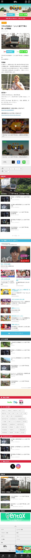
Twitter (12, 466)
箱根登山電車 (4, 427)
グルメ (12, 168)
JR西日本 (15, 410)
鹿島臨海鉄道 (22, 429)
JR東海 (9, 410)
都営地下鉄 (4, 413)
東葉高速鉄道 (4, 424)
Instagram (18, 466)
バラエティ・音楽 (4, 532)
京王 (21, 413)
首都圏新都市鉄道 (21, 418)
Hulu (22, 51)
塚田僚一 (6, 171)
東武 (9, 413)
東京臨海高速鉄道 (18, 416)
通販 (2, 542)
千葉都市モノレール (13, 429)
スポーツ (3, 536)
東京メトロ (21, 410)
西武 (13, 413)
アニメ (18, 536)
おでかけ (6, 168)
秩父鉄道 (24, 421)
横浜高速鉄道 (13, 418)
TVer (9, 51)
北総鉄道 (11, 432)
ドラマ (2, 529)
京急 (3, 416)
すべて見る (15, 235)
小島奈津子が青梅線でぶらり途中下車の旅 (20, 343)
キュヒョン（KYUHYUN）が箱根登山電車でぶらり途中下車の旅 (20, 374)
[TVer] (9, 14)
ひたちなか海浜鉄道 (16, 421)
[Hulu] (21, 14)
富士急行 (23, 427)
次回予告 (4, 22)
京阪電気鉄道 (4, 432)
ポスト (13, 162)
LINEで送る (23, 162)
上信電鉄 (17, 427)
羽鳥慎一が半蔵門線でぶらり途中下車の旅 (20, 351)
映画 (17, 532)
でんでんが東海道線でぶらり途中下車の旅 (20, 358)
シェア (18, 162)
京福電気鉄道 (12, 424)
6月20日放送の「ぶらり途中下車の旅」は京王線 (20, 382)
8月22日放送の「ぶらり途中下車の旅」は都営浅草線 (20, 366)
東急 (25, 413)
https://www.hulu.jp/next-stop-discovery (11, 115)
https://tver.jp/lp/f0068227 (7, 110)
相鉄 (11, 416)
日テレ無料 (21, 402)
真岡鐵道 (11, 427)
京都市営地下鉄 (20, 424)
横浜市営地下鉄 (5, 418)
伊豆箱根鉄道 (4, 429)
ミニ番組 (3, 539)
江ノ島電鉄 (4, 421)
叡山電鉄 (17, 432)
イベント (18, 539)
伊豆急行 (23, 432)
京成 (17, 413)
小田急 (7, 416)
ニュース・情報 (19, 168)
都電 (9, 421)
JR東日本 (4, 410)
